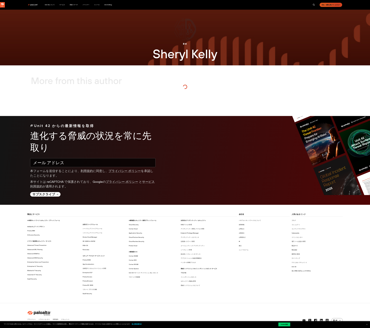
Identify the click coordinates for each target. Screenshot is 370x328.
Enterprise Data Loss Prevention (38, 262)
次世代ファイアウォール (90, 224)
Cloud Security (133, 224)
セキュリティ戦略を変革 (188, 281)
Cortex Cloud (133, 229)
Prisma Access (87, 277)
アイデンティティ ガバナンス (190, 237)
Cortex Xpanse (134, 268)
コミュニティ (296, 224)
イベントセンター (297, 237)
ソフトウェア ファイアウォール (92, 233)
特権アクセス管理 (186, 224)
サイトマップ (296, 258)
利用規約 (87, 171)
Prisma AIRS (31, 230)
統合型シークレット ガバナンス (190, 254)
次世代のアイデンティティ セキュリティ (193, 220)
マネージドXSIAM (134, 277)
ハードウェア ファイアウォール (92, 228)
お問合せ (241, 229)
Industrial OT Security (34, 274)
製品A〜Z (295, 245)
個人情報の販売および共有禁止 (301, 271)
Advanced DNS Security (35, 258)
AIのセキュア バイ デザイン (36, 226)
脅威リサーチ (74, 4)
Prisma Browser (88, 281)
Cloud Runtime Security (136, 241)
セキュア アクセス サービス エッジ (94, 256)
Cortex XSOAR (133, 264)
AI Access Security (33, 235)
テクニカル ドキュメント (299, 262)
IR (239, 241)
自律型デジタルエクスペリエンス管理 (94, 268)
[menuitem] (35, 5)
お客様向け (242, 237)
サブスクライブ (43, 194)
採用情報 (241, 224)
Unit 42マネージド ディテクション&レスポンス (143, 273)
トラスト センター (44, 319)
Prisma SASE (87, 260)
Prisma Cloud (133, 245)
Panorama (86, 249)
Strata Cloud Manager (90, 237)
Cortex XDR (133, 260)
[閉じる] (367, 324)
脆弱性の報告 (296, 254)
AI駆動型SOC (133, 252)
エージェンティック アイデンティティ (193, 245)
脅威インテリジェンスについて (190, 285)
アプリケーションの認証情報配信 (191, 258)
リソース (97, 4)
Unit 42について (50, 4)
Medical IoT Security (34, 270)
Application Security (135, 233)
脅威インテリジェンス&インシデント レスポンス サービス (199, 268)
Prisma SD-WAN (88, 285)
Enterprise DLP (87, 272)
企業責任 (241, 233)
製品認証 (294, 250)
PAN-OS (85, 245)
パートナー (86, 4)
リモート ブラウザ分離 (90, 289)
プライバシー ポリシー (124, 171)
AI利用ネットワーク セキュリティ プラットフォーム (43, 220)
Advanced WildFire (33, 253)
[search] (313, 4)
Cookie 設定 (284, 324)
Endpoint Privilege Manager (190, 233)
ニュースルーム (243, 250)
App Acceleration (88, 264)
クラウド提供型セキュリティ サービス (39, 241)
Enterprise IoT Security (35, 266)
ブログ (294, 220)
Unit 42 (294, 266)
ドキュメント (65, 319)
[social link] (304, 320)
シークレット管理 (186, 250)
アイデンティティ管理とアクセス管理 (192, 229)
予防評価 (183, 273)
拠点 (240, 245)
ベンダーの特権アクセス (188, 262)
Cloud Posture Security (136, 237)
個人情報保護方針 (137, 324)
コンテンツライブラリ (298, 229)
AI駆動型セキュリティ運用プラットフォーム (142, 220)
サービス (62, 4)
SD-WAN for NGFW (89, 241)
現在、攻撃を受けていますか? (331, 5)
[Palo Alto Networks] (34, 5)
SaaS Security (32, 279)
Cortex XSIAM (133, 256)
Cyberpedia (295, 233)
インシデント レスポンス (188, 277)
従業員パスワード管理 (188, 241)
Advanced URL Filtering (34, 249)
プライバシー (31, 319)
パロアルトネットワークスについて (250, 220)
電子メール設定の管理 (298, 241)
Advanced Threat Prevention (36, 245)
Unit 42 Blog (108, 4)
